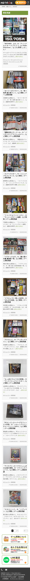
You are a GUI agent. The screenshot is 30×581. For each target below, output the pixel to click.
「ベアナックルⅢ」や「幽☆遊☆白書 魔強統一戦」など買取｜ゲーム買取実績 (15, 258)
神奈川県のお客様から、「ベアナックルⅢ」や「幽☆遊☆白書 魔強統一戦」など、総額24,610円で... (15, 265)
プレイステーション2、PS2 (15, 61)
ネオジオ (6, 61)
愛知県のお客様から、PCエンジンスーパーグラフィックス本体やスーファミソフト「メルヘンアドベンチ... (15, 433)
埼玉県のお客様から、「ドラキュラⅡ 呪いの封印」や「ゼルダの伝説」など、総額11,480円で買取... (15, 307)
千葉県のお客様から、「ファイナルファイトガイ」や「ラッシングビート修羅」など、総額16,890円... (15, 224)
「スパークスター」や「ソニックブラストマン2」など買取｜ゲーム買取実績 (15, 176)
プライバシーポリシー (17, 578)
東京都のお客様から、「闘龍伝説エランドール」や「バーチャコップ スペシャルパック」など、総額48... (15, 141)
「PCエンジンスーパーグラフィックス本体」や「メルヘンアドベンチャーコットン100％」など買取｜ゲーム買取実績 (15, 425)
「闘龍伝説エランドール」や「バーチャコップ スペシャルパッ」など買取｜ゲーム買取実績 (15, 134)
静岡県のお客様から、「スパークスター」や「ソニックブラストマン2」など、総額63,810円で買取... (15, 182)
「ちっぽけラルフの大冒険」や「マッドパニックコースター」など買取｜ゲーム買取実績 (15, 381)
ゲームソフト (7, 59)
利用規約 (6, 578)
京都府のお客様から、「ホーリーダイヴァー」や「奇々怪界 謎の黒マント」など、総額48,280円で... (15, 99)
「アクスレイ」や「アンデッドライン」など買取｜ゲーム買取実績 (15, 340)
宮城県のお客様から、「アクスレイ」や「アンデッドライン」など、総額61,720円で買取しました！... (15, 346)
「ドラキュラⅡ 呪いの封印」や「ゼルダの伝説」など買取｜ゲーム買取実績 (15, 300)
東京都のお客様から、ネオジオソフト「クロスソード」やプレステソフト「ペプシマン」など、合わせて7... (15, 517)
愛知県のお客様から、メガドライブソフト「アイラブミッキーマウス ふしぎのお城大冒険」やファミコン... (15, 477)
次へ (25, 530)
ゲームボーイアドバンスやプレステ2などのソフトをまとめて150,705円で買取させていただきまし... (15, 54)
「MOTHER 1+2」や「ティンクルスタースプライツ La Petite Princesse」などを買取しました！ (15, 46)
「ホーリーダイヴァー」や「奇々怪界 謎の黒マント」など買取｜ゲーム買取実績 (15, 93)
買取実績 (6, 63)
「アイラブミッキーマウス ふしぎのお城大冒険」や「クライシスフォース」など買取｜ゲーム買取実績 (15, 469)
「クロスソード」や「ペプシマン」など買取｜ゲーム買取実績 (15, 510)
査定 (22, 2)
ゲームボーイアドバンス (17, 59)
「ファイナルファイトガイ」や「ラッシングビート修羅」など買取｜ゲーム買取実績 (15, 217)
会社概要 (21, 576)
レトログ (13, 576)
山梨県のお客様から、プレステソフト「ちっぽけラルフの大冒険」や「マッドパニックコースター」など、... (15, 389)
